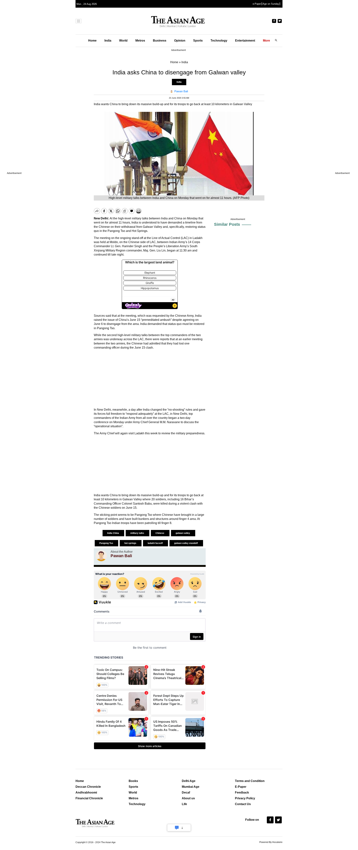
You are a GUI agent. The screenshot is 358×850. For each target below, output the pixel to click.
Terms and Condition (250, 781)
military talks (137, 533)
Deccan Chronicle (88, 786)
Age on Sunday (271, 3)
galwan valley (183, 533)
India (107, 40)
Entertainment (245, 40)
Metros (140, 40)
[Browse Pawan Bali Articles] (101, 555)
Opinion (179, 40)
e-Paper (257, 3)
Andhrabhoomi (86, 792)
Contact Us (243, 804)
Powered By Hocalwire (270, 842)
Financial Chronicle (89, 798)
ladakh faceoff (155, 543)
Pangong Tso (106, 543)
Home (92, 40)
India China (113, 533)
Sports (198, 40)
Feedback (242, 792)
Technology (219, 40)
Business (159, 40)
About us (188, 798)
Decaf (186, 792)
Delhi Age (188, 781)
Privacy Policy (245, 798)
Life (184, 804)
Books (133, 781)
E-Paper (240, 786)
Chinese (160, 533)
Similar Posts (227, 224)
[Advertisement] (150, 379)
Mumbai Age (190, 786)
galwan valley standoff (186, 543)
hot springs (130, 543)
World (123, 40)
